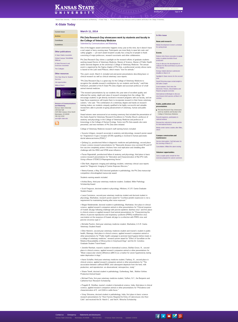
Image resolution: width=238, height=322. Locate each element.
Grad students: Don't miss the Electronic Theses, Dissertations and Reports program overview (168, 89)
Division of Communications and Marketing (84, 19)
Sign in (177, 12)
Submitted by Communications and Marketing (98, 43)
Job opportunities (60, 82)
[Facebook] (157, 316)
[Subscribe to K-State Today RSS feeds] (57, 124)
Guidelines (59, 44)
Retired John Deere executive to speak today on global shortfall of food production (169, 58)
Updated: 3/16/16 (131, 318)
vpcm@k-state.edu (61, 118)
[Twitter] (163, 316)
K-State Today (103, 19)
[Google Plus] (180, 316)
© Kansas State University (113, 318)
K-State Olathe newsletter (63, 55)
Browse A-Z (158, 12)
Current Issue (60, 32)
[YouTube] (169, 316)
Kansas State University (78, 9)
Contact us (60, 315)
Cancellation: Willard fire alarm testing (168, 146)
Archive (57, 36)
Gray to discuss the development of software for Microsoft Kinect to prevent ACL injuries (169, 66)
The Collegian (59, 69)
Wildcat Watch (59, 85)
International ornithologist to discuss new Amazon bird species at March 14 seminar (169, 96)
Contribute (59, 40)
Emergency (71, 315)
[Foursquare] (174, 316)
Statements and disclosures (90, 315)
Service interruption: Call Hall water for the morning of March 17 (169, 142)
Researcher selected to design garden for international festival (169, 123)
